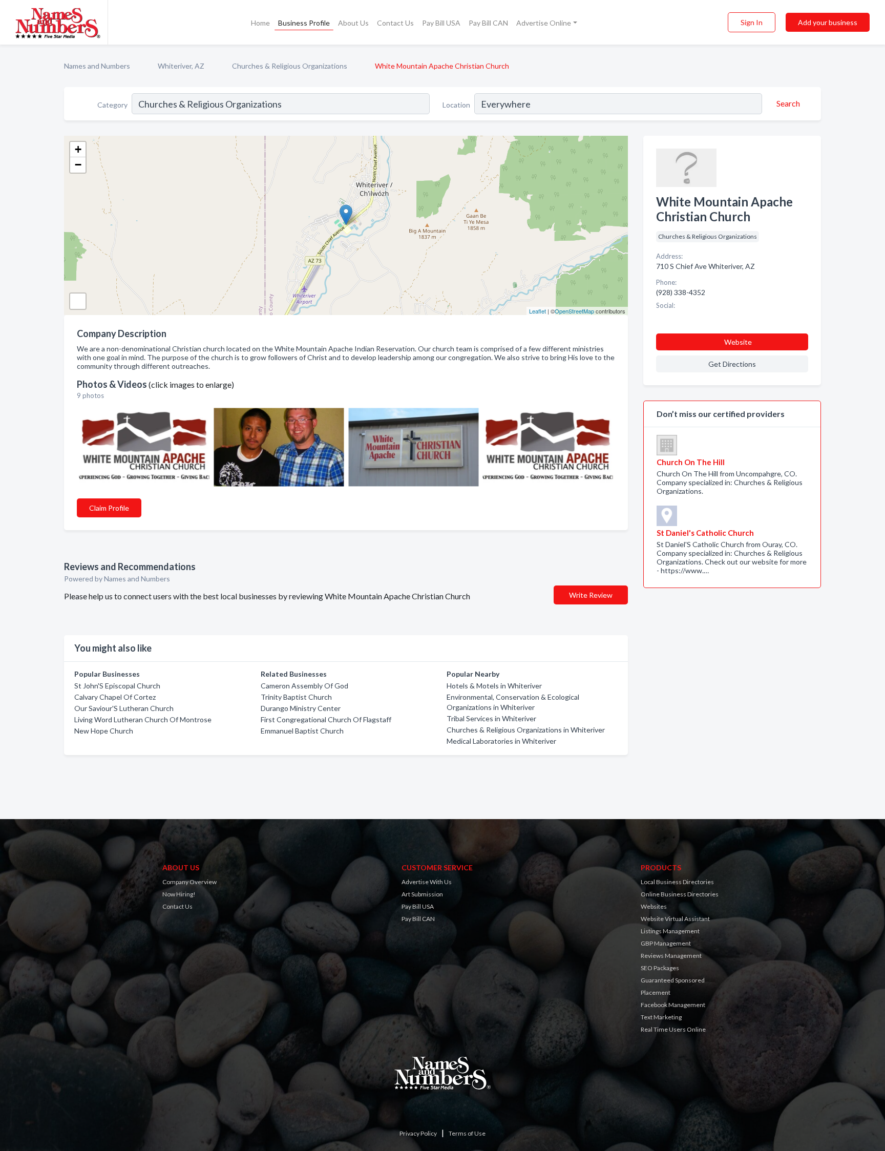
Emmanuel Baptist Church (302, 730)
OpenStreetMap (574, 311)
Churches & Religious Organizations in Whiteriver (526, 729)
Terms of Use (467, 1133)
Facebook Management (673, 1005)
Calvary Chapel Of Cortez (115, 697)
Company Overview (189, 882)
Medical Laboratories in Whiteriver (501, 741)
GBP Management (666, 943)
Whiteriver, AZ (181, 65)
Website (738, 342)
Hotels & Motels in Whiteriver (494, 685)
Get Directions (732, 364)
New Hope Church (103, 730)
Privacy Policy (418, 1133)
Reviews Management (671, 955)
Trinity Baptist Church (296, 697)
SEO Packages (660, 968)
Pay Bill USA (441, 22)
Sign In (752, 22)
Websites (654, 906)
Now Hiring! (179, 894)
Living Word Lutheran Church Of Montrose (143, 719)
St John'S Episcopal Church (117, 685)
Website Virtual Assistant (675, 919)
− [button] (78, 164)
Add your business (827, 22)
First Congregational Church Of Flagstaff (326, 719)
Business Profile (304, 22)
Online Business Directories (680, 894)
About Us (353, 22)
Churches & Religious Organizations (289, 65)
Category (112, 104)
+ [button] (78, 149)
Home (260, 22)
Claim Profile (109, 508)
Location (456, 104)
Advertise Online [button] (543, 22)
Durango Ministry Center (301, 708)
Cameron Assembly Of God (304, 685)
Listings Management (670, 931)
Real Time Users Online (673, 1029)
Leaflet (537, 311)
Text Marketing (661, 1017)
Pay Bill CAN (488, 22)
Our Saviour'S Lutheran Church (124, 708)
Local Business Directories (677, 882)
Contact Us (395, 22)
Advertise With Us (427, 882)
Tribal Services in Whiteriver (491, 718)
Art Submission (422, 894)
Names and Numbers (97, 65)
